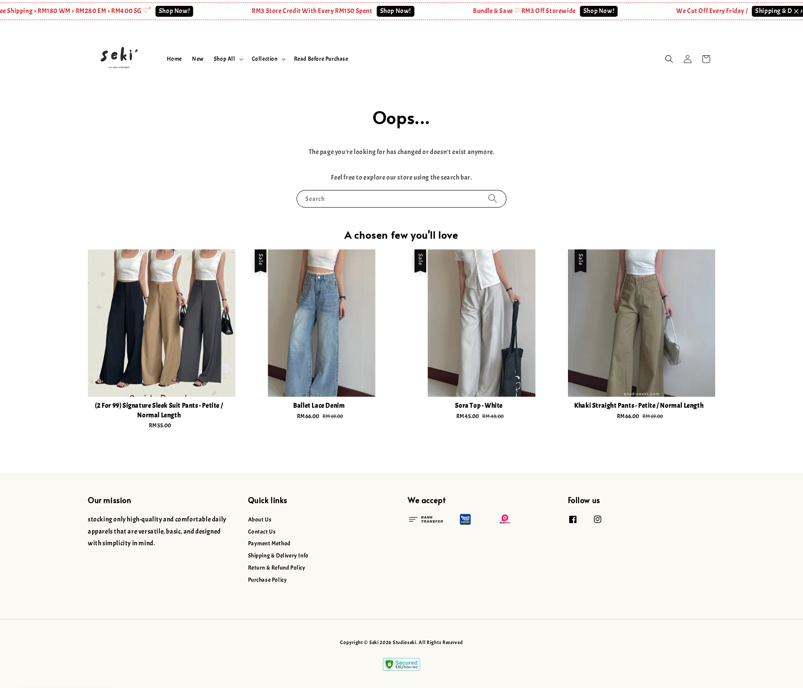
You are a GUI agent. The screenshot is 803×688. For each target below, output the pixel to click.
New (198, 58)
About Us (260, 519)
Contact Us (262, 531)
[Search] (492, 198)
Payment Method (269, 543)
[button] (669, 59)
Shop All (224, 58)
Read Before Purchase (321, 58)
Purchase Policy (267, 579)
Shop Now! (159, 11)
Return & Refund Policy (277, 567)
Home (174, 58)
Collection (265, 58)
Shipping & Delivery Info (278, 555)
